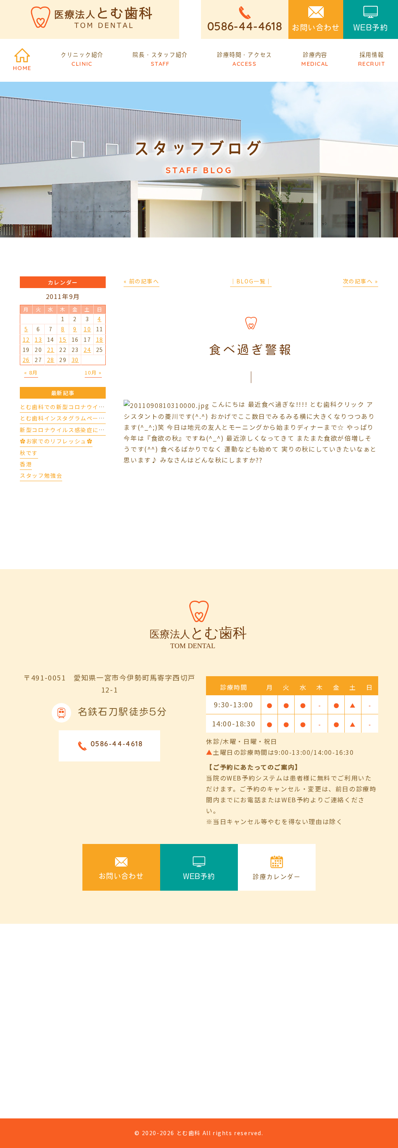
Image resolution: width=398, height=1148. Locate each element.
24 (87, 349)
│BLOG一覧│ (251, 281)
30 (75, 360)
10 (87, 329)
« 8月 (31, 372)
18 (99, 339)
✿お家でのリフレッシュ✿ (56, 441)
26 (26, 360)
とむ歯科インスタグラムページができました (80, 418)
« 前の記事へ (141, 281)
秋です (29, 453)
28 (50, 360)
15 (62, 339)
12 (26, 339)
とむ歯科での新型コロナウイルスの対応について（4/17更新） (105, 407)
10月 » (93, 372)
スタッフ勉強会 (41, 475)
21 (50, 349)
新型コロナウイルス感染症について (68, 430)
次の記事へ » (360, 281)
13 (38, 339)
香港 (26, 464)
